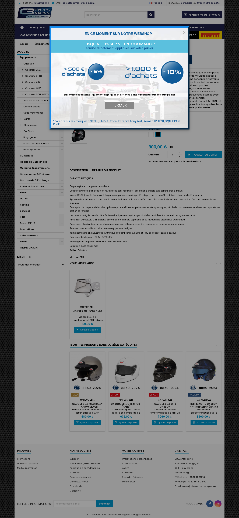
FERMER (120, 105)
